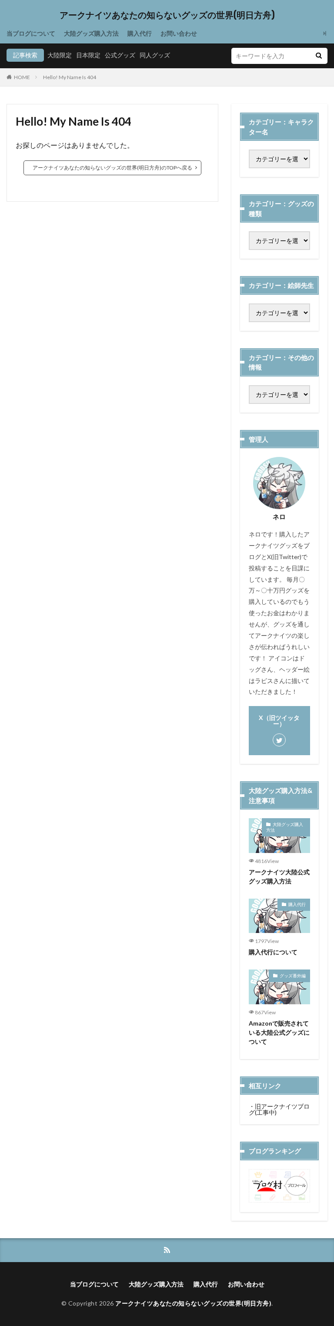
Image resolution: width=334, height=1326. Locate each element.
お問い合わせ (178, 33)
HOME (22, 77)
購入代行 (139, 33)
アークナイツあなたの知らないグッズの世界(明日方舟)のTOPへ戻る (112, 167)
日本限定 (88, 55)
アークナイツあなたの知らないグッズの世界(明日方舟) (167, 15)
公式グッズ (120, 55)
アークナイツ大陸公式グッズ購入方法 (279, 876)
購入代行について (273, 952)
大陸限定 (59, 55)
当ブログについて (31, 33)
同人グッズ (155, 55)
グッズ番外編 (293, 975)
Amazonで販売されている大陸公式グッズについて (279, 1032)
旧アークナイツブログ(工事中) (279, 1109)
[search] (318, 56)
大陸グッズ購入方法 (91, 33)
